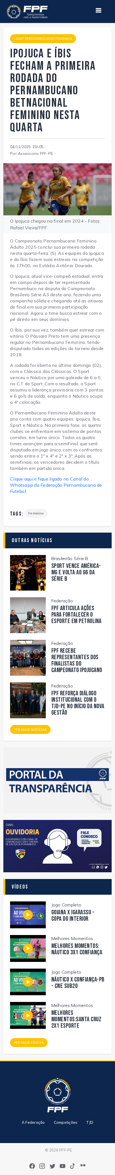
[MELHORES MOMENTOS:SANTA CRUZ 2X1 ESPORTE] (28, 1015)
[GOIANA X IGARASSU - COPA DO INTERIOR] (28, 914)
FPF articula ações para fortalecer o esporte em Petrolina (76, 614)
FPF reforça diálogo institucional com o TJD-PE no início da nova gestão (77, 703)
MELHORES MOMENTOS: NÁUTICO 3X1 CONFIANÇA (76, 949)
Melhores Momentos (72, 938)
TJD (89, 1122)
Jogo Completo (66, 905)
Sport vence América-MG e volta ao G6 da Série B (76, 572)
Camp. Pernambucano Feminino (43, 38)
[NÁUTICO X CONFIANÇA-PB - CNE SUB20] (28, 981)
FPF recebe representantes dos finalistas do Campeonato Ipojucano (76, 660)
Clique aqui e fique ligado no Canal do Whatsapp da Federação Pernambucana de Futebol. (56, 485)
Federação (62, 600)
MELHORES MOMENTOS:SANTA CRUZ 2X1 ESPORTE (76, 1019)
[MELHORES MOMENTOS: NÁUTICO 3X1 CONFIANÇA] (28, 948)
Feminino (36, 513)
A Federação (33, 1122)
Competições (66, 1122)
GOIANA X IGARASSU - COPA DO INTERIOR (73, 915)
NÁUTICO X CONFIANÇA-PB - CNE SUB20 (78, 982)
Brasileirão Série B (69, 558)
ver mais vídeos (29, 1042)
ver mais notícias (30, 729)
